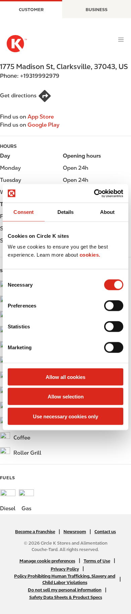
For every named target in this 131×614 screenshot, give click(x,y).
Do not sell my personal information (64, 589)
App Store (41, 117)
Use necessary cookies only (65, 416)
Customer (31, 9)
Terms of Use (97, 560)
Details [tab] (65, 212)
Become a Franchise (35, 531)
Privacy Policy (65, 569)
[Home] (17, 43)
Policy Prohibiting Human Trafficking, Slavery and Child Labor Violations (64, 579)
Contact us (105, 531)
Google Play (43, 125)
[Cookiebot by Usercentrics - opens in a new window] (94, 193)
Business (96, 9)
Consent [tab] (23, 212)
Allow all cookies (65, 377)
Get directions (18, 95)
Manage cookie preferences (47, 560)
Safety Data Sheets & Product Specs (65, 597)
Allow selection (66, 396)
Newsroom (74, 531)
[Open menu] (121, 39)
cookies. (90, 254)
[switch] (113, 305)
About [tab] (107, 212)
